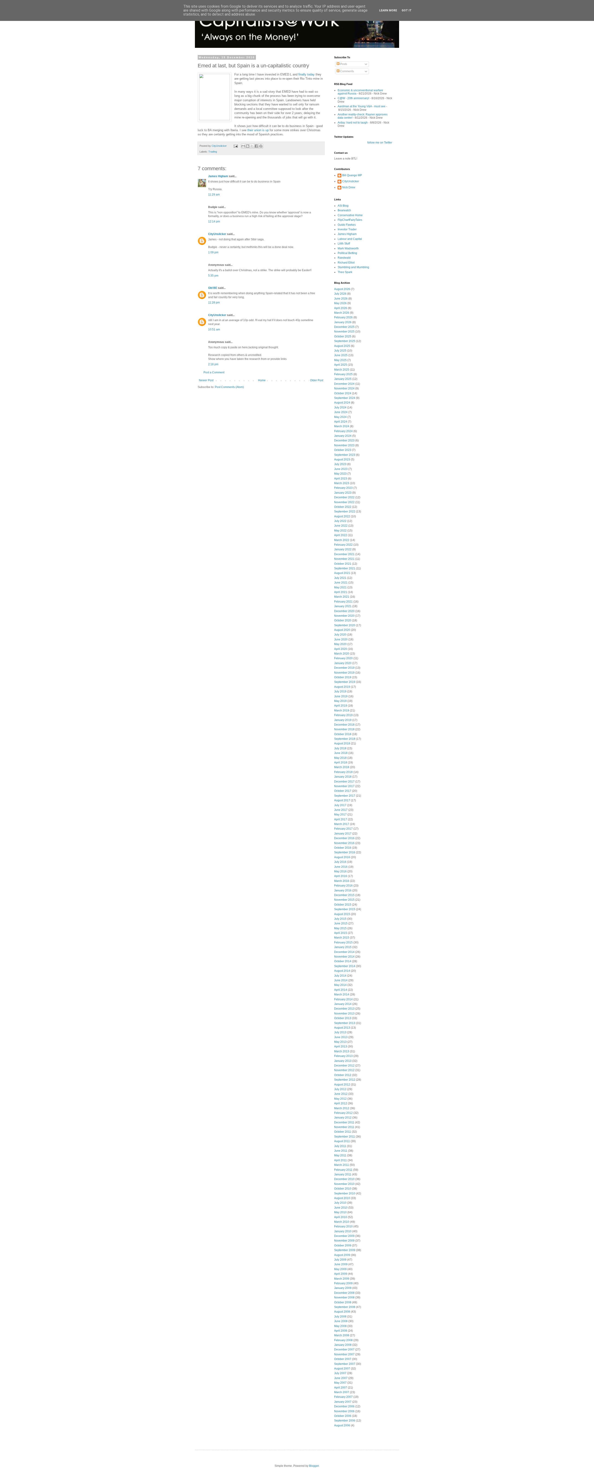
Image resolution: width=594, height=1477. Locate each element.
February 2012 (343, 1113)
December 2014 (344, 952)
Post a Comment (213, 372)
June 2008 (341, 1321)
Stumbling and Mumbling (353, 267)
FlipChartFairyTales (350, 220)
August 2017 (342, 800)
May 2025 (340, 360)
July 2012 (340, 1089)
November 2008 (344, 1297)
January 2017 (343, 833)
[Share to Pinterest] (260, 146)
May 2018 (340, 758)
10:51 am (214, 329)
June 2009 (341, 1264)
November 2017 (344, 786)
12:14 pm (214, 221)
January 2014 (343, 1004)
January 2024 (343, 435)
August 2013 (342, 1027)
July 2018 (340, 748)
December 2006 (344, 1406)
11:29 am (214, 194)
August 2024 (342, 402)
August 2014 (342, 970)
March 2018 (341, 767)
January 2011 (342, 1174)
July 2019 (340, 691)
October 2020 (342, 620)
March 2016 (341, 881)
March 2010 (341, 1221)
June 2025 (341, 355)
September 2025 (344, 341)
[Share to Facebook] (256, 146)
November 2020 (344, 615)
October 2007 (342, 1359)
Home (262, 380)
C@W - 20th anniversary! (353, 98)
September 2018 (344, 738)
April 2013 (340, 1046)
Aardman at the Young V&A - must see (361, 106)
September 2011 (344, 1136)
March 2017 (341, 824)
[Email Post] (235, 145)
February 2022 (343, 544)
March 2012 (341, 1108)
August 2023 (342, 459)
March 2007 (341, 1392)
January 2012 (343, 1117)
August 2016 (342, 857)
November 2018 (344, 729)
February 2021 (343, 601)
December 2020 (344, 611)
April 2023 (340, 478)
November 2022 (344, 502)
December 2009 (344, 1236)
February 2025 (343, 374)
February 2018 (343, 772)
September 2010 (344, 1193)
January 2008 (343, 1345)
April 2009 (340, 1273)
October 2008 (342, 1302)
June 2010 (341, 1207)
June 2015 (341, 923)
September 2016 (344, 852)
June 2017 (341, 810)
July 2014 (340, 975)
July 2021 (340, 578)
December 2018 (344, 724)
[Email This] (243, 146)
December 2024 (344, 383)
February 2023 (343, 487)
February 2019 (343, 715)
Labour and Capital (350, 239)
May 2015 (340, 928)
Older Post (316, 380)
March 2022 (341, 540)
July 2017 (340, 805)
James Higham (218, 176)
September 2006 (344, 1420)
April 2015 (340, 933)
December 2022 (344, 497)
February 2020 (343, 658)
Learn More (388, 10)
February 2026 (343, 317)
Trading (212, 151)
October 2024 (342, 393)
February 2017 (343, 828)
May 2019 (340, 701)
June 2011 (340, 1150)
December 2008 (344, 1292)
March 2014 (341, 994)
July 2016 (340, 862)
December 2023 (344, 440)
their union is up (258, 130)
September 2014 (344, 966)
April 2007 (340, 1387)
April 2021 (340, 592)
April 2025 (340, 364)
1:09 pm (213, 252)
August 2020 (342, 630)
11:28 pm (214, 302)
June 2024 (341, 412)
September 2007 (344, 1364)
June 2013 (341, 1037)
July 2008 (340, 1316)
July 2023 (340, 464)
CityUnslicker (217, 234)
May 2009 (340, 1269)
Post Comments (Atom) (229, 387)
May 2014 (340, 985)
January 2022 (343, 549)
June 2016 (341, 866)
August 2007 (342, 1368)
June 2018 (341, 753)
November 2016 (344, 843)
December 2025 (344, 327)
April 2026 (340, 308)
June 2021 (341, 582)
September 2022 (344, 511)
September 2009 (344, 1250)
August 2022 (342, 516)
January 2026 (343, 322)
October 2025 (342, 336)
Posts (343, 64)
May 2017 (340, 814)
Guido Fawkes (347, 224)
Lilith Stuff (344, 243)
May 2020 (340, 644)
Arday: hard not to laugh (353, 122)
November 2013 (344, 1013)
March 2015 (341, 937)
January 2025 (343, 379)
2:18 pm (213, 364)
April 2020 (340, 649)
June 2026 (341, 298)
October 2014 (342, 961)
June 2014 (341, 980)
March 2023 (341, 483)
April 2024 (340, 421)
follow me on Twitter (379, 142)
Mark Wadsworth (348, 248)
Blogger (314, 1465)
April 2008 (340, 1330)
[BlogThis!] (247, 146)
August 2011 (342, 1141)
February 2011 (343, 1169)
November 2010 (344, 1184)
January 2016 (343, 890)
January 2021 (343, 606)
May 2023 (340, 473)
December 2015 (344, 895)
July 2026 (340, 293)
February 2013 (343, 1056)
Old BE (212, 288)
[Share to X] (252, 146)
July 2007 (340, 1373)
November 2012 (344, 1070)
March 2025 (341, 369)
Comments (346, 71)
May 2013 (340, 1041)
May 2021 (340, 587)
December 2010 (344, 1179)
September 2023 (344, 454)
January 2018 (343, 776)
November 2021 (344, 559)
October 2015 (342, 904)
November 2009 (344, 1240)
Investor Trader (347, 229)
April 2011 (340, 1160)
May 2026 (340, 303)
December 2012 (344, 1065)
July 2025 (340, 350)
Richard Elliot (346, 262)
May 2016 (340, 871)
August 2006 (342, 1425)
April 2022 (340, 535)
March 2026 (341, 312)
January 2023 (343, 492)
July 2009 (340, 1259)
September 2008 (344, 1307)
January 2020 (343, 663)
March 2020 (341, 653)
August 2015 (342, 914)
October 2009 (342, 1245)
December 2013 (344, 1008)
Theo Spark (345, 272)
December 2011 (344, 1122)
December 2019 (344, 667)
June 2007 (341, 1378)
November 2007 (344, 1354)
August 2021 (342, 573)
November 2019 (344, 672)
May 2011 (340, 1155)
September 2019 (344, 682)
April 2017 (340, 819)
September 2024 (344, 398)
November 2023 (344, 445)
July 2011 (340, 1146)
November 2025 (344, 331)
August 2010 (342, 1198)
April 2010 (340, 1217)
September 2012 (344, 1079)
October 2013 (342, 1018)
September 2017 (344, 795)
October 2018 (342, 734)
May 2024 (340, 417)
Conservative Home (350, 215)
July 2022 (340, 521)
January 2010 (343, 1231)
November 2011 (344, 1127)
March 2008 (341, 1335)
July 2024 (340, 407)
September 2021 (344, 568)
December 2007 (344, 1349)
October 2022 (342, 507)
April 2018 (340, 762)
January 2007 (343, 1401)
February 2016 (343, 885)
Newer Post (206, 380)
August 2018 (342, 743)
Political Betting (347, 253)
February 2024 (343, 431)
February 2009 (343, 1283)
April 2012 (340, 1103)
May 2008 (340, 1326)
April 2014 (340, 989)
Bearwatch (344, 210)
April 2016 (340, 876)
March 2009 (341, 1278)
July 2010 (340, 1202)
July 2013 (340, 1032)
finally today (306, 74)
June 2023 (341, 469)
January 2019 (343, 720)
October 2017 (342, 790)
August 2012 (342, 1084)
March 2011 (341, 1165)
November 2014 (344, 956)
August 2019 (342, 686)
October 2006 (342, 1416)
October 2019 (342, 677)
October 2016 (342, 847)
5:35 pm (213, 275)
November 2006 (344, 1411)
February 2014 (343, 999)
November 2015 (344, 899)
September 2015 (344, 909)
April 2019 (340, 705)
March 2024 (341, 426)
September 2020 (344, 625)
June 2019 (341, 696)
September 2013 (344, 1023)
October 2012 (342, 1075)
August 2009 (342, 1255)
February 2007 (343, 1397)
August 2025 (342, 346)
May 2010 (340, 1212)
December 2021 (344, 554)
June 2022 (341, 525)
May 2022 (340, 530)
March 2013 (341, 1051)
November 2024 (344, 388)
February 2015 (343, 942)
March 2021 (341, 596)
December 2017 (344, 781)
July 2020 (340, 634)
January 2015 (343, 947)
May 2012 (340, 1098)
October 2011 (342, 1131)
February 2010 (343, 1226)
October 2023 (342, 450)
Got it (407, 10)
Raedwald (344, 257)
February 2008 (343, 1340)
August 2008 (342, 1311)
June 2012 (341, 1094)
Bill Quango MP (352, 175)
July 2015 (340, 918)
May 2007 (340, 1382)
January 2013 (343, 1061)
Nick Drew (348, 187)
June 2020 (341, 639)
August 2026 (342, 289)
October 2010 (342, 1188)
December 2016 (344, 838)
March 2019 (341, 710)
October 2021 (342, 563)
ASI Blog (343, 205)
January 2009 (343, 1288)
